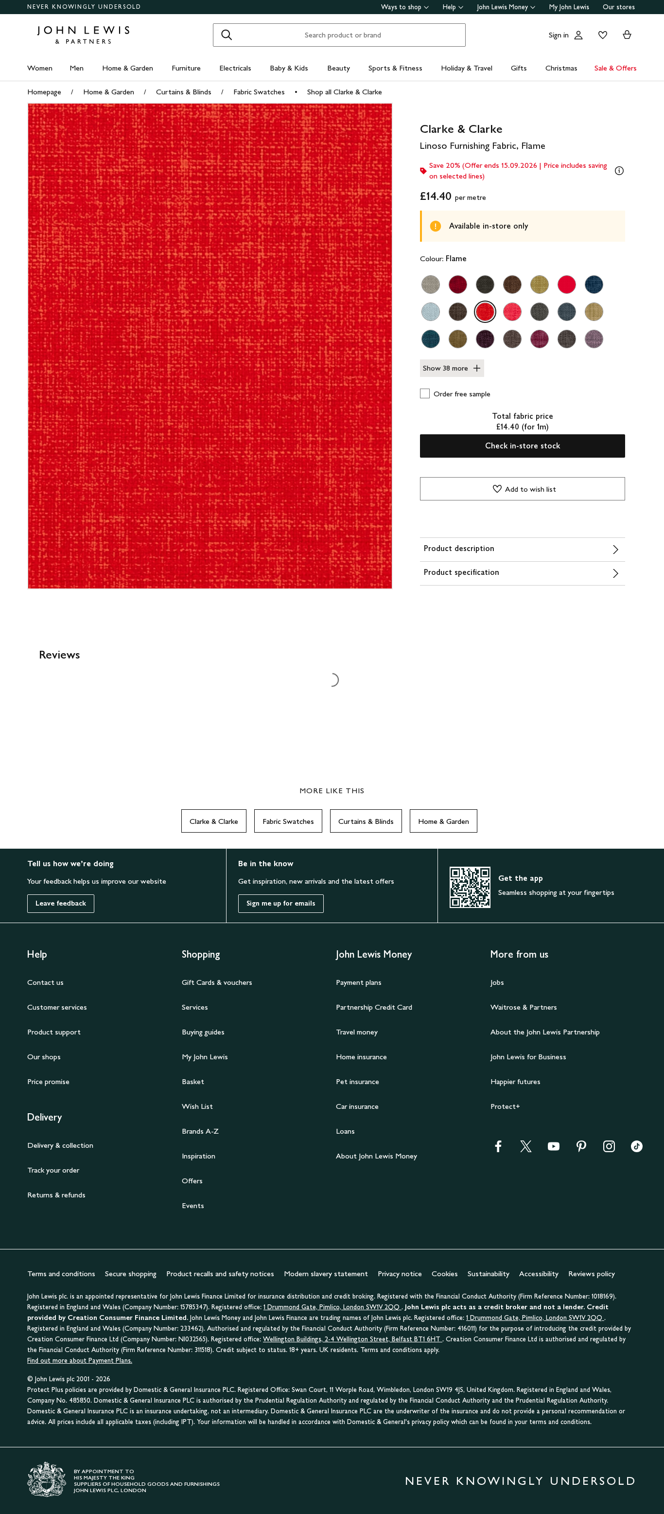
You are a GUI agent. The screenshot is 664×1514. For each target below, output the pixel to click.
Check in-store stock (522, 445)
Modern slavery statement (326, 1273)
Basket (193, 1081)
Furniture (186, 67)
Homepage (44, 91)
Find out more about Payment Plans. (79, 1360)
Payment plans (359, 982)
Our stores (619, 7)
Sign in (559, 34)
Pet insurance (357, 1081)
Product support (54, 1031)
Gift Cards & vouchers (217, 982)
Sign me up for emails (280, 903)
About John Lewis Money (376, 1155)
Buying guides (203, 1031)
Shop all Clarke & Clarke (344, 91)
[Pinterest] (581, 1149)
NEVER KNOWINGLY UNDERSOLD (84, 6)
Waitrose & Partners (523, 1007)
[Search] (226, 35)
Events (193, 1205)
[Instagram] (609, 1149)
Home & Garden (127, 67)
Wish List (197, 1106)
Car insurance (357, 1106)
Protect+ (505, 1106)
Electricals (235, 67)
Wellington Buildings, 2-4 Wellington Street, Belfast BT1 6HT (352, 1339)
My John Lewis (569, 7)
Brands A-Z (200, 1131)
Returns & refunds (56, 1194)
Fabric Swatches (259, 91)
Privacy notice (400, 1273)
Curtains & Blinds (183, 91)
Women (39, 67)
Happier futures (515, 1081)
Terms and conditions (61, 1273)
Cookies (445, 1273)
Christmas (561, 67)
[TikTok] (637, 1149)
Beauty (338, 67)
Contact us (45, 982)
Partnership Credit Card (374, 1007)
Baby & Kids (289, 67)
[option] (430, 284)
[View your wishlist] (601, 35)
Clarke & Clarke (214, 821)
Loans (345, 1131)
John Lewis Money (502, 7)
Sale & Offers (615, 67)
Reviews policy (591, 1273)
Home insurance (361, 1056)
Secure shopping (131, 1273)
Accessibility (539, 1273)
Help (449, 7)
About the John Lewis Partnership (545, 1031)
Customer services (57, 1007)
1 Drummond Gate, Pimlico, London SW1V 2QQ (332, 1307)
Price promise (48, 1081)
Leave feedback (60, 903)
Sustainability (488, 1273)
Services (195, 1007)
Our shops (44, 1056)
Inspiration (198, 1155)
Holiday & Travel (466, 67)
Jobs (497, 982)
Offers (192, 1180)
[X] (526, 1149)
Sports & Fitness (395, 67)
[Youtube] (553, 1149)
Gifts (519, 67)
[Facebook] (498, 1149)
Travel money (357, 1031)
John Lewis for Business (528, 1056)
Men (77, 67)
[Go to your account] (578, 35)
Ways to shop (401, 7)
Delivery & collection (60, 1145)
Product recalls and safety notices (220, 1273)
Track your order (53, 1170)
